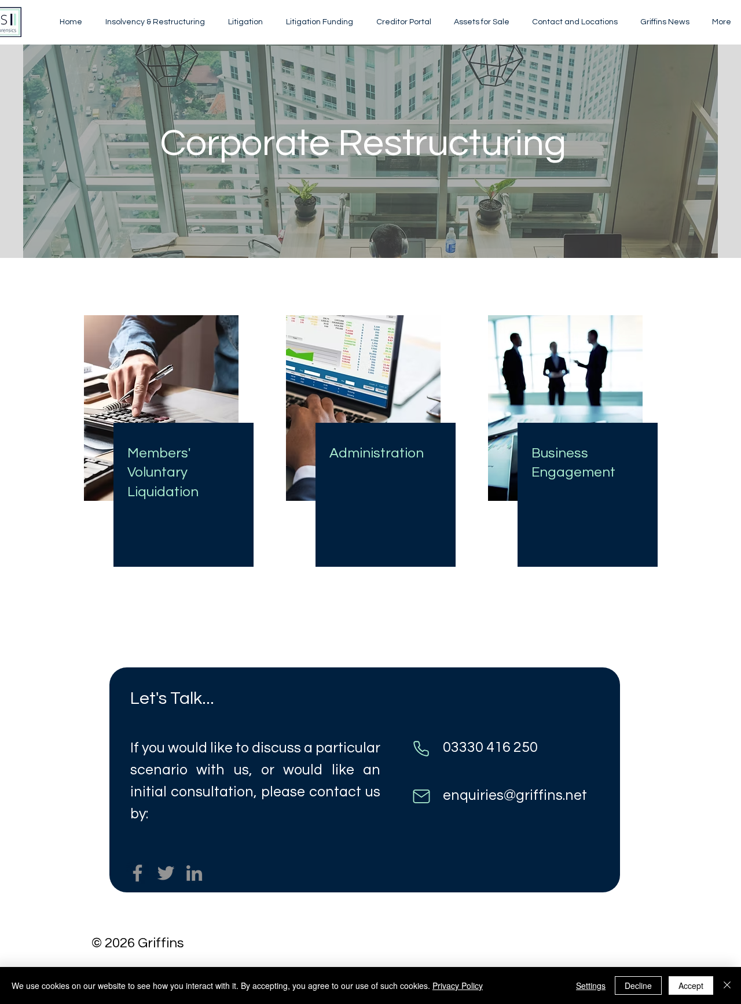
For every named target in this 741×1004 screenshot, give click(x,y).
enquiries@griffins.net (515, 795)
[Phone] (421, 748)
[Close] (727, 985)
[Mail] (421, 796)
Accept (690, 985)
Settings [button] (591, 985)
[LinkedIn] (194, 873)
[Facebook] (137, 873)
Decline (638, 985)
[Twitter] (166, 873)
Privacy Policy (457, 985)
